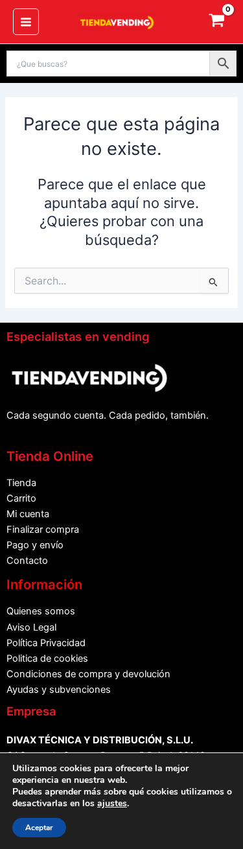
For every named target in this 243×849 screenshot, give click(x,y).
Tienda (21, 483)
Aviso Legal (31, 627)
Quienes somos (40, 611)
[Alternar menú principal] (26, 21)
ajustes (112, 803)
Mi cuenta (27, 514)
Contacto (27, 560)
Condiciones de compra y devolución (88, 674)
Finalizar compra (42, 529)
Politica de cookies (47, 658)
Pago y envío (35, 545)
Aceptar (39, 827)
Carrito (21, 498)
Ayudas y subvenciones (58, 689)
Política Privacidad (46, 643)
